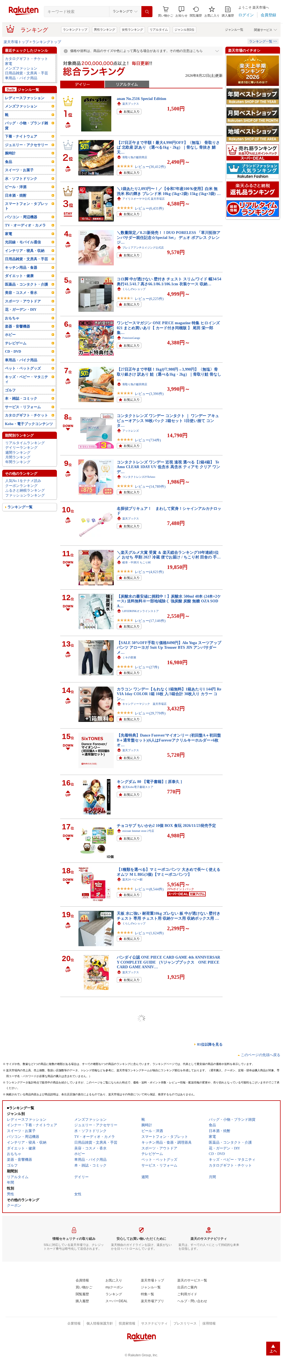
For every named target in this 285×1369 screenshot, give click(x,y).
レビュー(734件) (148, 440)
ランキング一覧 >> (263, 41)
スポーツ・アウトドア (23, 301)
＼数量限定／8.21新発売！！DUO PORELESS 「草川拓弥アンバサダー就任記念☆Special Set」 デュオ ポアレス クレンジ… (168, 237)
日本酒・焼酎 (16, 195)
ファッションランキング (25, 495)
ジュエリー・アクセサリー (26, 145)
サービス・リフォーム (23, 407)
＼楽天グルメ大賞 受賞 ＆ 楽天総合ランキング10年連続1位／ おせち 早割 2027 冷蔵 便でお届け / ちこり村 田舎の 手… (169, 554)
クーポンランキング (21, 486)
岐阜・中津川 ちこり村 (136, 562)
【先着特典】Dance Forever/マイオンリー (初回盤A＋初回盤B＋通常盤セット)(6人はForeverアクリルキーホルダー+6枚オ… (169, 740)
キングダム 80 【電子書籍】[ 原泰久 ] (149, 781)
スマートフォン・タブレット (26, 206)
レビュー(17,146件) (150, 621)
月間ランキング (17, 457)
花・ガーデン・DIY (20, 309)
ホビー (10, 335)
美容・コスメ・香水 (21, 293)
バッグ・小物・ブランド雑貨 (26, 125)
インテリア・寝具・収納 (24, 251)
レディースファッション (24, 98)
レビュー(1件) (146, 1070)
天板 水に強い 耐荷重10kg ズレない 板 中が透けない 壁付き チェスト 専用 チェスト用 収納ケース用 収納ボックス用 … (168, 915)
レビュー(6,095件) (149, 1294)
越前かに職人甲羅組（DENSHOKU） (145, 1104)
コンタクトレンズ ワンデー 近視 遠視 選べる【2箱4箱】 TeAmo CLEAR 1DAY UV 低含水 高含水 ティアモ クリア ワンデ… (168, 467)
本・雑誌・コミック (21, 398)
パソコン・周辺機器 (21, 217)
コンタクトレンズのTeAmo (138, 476)
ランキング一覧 (20, 507)
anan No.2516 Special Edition (141, 98)
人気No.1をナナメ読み (23, 481)
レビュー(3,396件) (149, 394)
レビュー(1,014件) (149, 1209)
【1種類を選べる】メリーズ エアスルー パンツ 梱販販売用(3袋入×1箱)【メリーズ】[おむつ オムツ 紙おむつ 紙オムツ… (168, 1008)
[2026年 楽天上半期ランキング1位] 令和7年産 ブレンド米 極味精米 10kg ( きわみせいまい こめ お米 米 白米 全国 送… (169, 1276)
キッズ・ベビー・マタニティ (26, 379)
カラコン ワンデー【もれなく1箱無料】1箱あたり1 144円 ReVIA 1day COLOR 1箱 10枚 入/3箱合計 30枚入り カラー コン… (169, 694)
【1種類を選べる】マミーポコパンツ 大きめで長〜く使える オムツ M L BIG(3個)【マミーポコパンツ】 (168, 871)
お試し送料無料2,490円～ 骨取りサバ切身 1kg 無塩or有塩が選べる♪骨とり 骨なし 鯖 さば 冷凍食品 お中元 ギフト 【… (168, 1096)
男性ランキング (104, 29)
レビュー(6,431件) (149, 208)
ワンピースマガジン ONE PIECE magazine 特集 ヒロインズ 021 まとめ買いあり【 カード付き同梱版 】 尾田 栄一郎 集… (168, 328)
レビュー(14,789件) (150, 486)
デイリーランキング (21, 447)
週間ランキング (17, 452)
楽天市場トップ (16, 42)
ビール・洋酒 (16, 187)
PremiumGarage (131, 337)
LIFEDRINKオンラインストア (140, 611)
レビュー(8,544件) (149, 889)
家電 (8, 64)
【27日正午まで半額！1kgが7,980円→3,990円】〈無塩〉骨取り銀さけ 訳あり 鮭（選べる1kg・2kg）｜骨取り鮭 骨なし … (169, 374)
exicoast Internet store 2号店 (138, 830)
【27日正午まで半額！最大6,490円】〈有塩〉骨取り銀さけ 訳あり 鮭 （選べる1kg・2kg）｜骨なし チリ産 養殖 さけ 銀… (167, 1189)
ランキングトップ (75, 29)
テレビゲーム (16, 343)
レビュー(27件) (147, 667)
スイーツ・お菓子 (19, 170)
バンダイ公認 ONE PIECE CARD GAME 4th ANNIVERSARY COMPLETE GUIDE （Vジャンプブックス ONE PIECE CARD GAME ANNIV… (168, 962)
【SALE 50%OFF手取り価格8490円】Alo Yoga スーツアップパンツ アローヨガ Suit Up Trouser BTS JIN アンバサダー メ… (169, 647)
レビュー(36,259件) (150, 1162)
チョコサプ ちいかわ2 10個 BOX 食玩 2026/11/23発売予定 (166, 825)
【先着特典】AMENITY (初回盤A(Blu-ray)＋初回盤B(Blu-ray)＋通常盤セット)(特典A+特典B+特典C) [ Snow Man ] (168, 1052)
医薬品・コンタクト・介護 (26, 284)
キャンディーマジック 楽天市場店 (144, 703)
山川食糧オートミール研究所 (140, 1284)
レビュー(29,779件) (150, 713)
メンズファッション (21, 68)
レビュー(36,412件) (150, 167)
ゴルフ (10, 390)
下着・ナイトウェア (21, 136)
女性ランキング (132, 29)
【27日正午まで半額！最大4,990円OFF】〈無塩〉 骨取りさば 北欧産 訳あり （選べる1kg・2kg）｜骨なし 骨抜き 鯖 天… (168, 147)
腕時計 (10, 153)
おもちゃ (12, 318)
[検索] (146, 11)
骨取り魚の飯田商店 (134, 157)
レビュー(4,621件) (149, 572)
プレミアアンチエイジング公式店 (143, 247)
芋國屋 (126, 1152)
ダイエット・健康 (19, 276)
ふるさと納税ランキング (25, 490)
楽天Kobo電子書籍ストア (137, 786)
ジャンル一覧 (234, 29)
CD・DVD (13, 351)
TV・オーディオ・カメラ (25, 225)
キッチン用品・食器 (21, 267)
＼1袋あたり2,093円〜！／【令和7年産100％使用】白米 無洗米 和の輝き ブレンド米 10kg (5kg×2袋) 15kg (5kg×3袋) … (169, 191)
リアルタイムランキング (25, 443)
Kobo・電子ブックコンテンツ (29, 424)
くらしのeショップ (134, 289)
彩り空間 (127, 1240)
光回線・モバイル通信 (23, 242)
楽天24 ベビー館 (132, 879)
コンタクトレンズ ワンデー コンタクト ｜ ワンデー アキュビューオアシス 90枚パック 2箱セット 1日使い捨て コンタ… (168, 420)
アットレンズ (130, 430)
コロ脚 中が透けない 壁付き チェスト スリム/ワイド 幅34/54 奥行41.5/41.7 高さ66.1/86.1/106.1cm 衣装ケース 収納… (169, 281)
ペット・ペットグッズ (23, 368)
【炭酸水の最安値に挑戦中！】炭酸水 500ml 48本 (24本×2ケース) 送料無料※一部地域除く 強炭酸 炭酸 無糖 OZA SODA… (169, 601)
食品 (8, 162)
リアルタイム (159, 29)
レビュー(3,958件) (149, 1028)
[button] (181, 11)
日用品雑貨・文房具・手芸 (26, 73)
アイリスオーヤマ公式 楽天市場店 (143, 198)
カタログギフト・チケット (26, 59)
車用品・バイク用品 (21, 78)
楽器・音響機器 (17, 326)
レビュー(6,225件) (149, 299)
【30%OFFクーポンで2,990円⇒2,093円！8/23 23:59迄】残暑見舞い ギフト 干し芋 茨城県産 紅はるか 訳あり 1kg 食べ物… (168, 1143)
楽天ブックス (130, 103)
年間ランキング (17, 462)
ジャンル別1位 (184, 29)
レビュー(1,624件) (149, 933)
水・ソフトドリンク (21, 178)
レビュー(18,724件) (150, 1114)
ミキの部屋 (129, 657)
